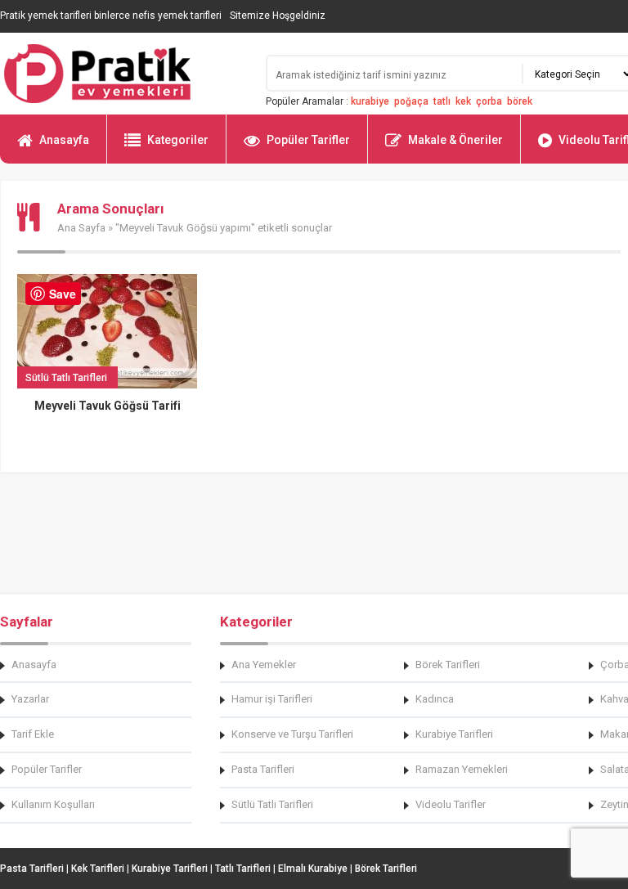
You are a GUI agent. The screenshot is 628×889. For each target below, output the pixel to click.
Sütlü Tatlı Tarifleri (272, 804)
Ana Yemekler (263, 664)
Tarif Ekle (32, 734)
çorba (489, 101)
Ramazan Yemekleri (461, 769)
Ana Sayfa (81, 228)
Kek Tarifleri (97, 868)
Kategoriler (178, 139)
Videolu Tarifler (450, 804)
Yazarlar (30, 699)
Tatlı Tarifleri (243, 868)
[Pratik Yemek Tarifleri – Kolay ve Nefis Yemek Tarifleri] (122, 73)
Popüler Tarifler (308, 139)
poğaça (411, 101)
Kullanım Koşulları (53, 804)
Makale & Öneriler (455, 139)
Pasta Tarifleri (262, 769)
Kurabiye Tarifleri (454, 734)
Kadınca (434, 699)
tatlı (442, 101)
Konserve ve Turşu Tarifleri (292, 734)
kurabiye (370, 101)
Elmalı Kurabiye (313, 868)
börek (519, 101)
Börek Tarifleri (447, 664)
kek (463, 101)
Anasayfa (64, 139)
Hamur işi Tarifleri (271, 699)
